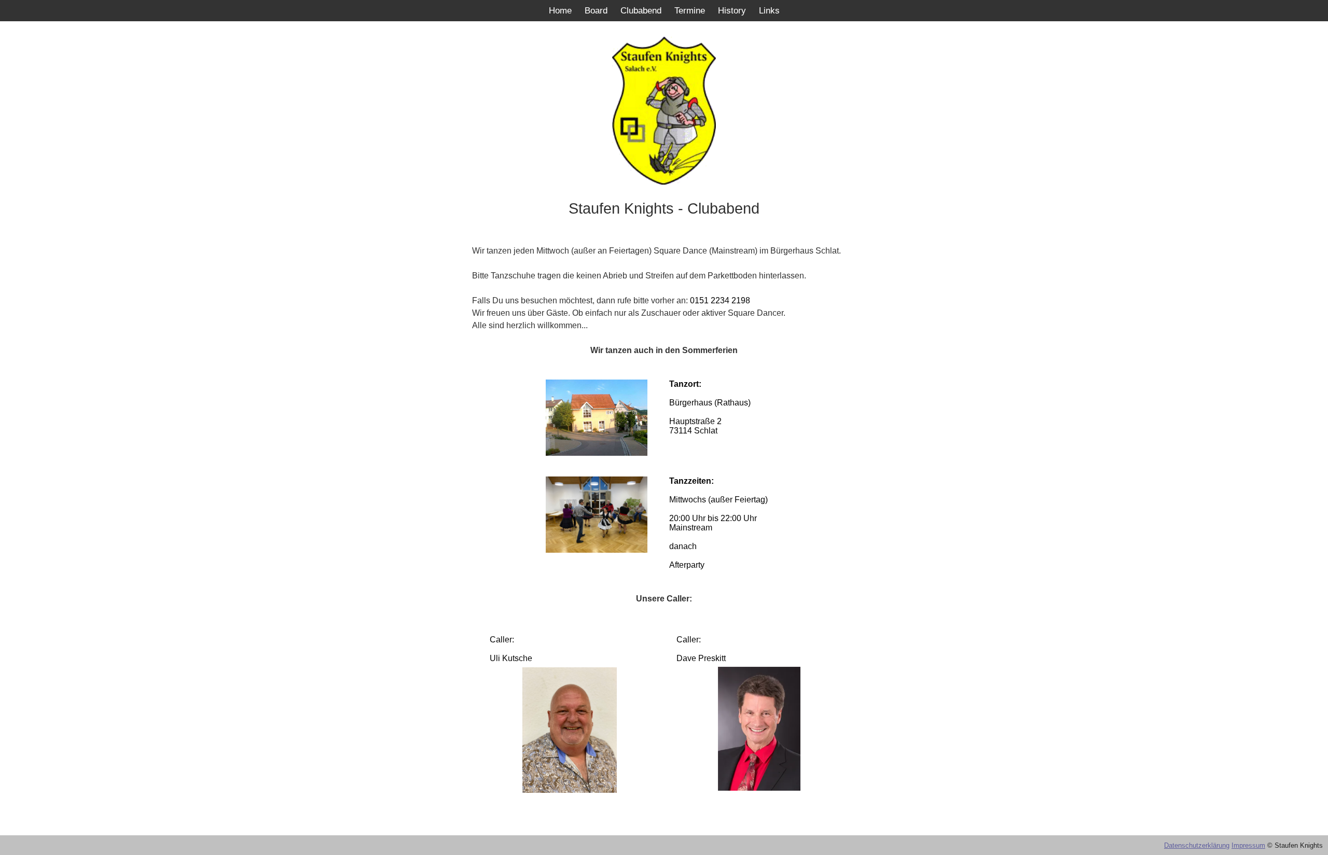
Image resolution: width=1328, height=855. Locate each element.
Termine (689, 10)
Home (560, 10)
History (732, 10)
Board (596, 10)
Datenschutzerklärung (1196, 845)
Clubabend (640, 10)
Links (769, 10)
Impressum (1248, 845)
